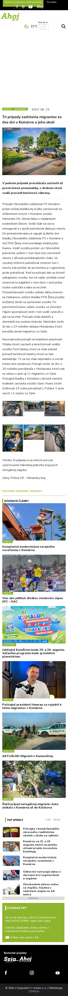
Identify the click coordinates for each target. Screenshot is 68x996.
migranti (36, 491)
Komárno (22, 491)
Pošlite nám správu (22, 937)
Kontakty (51, 2)
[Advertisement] (34, 68)
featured (8, 491)
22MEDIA (34, 991)
